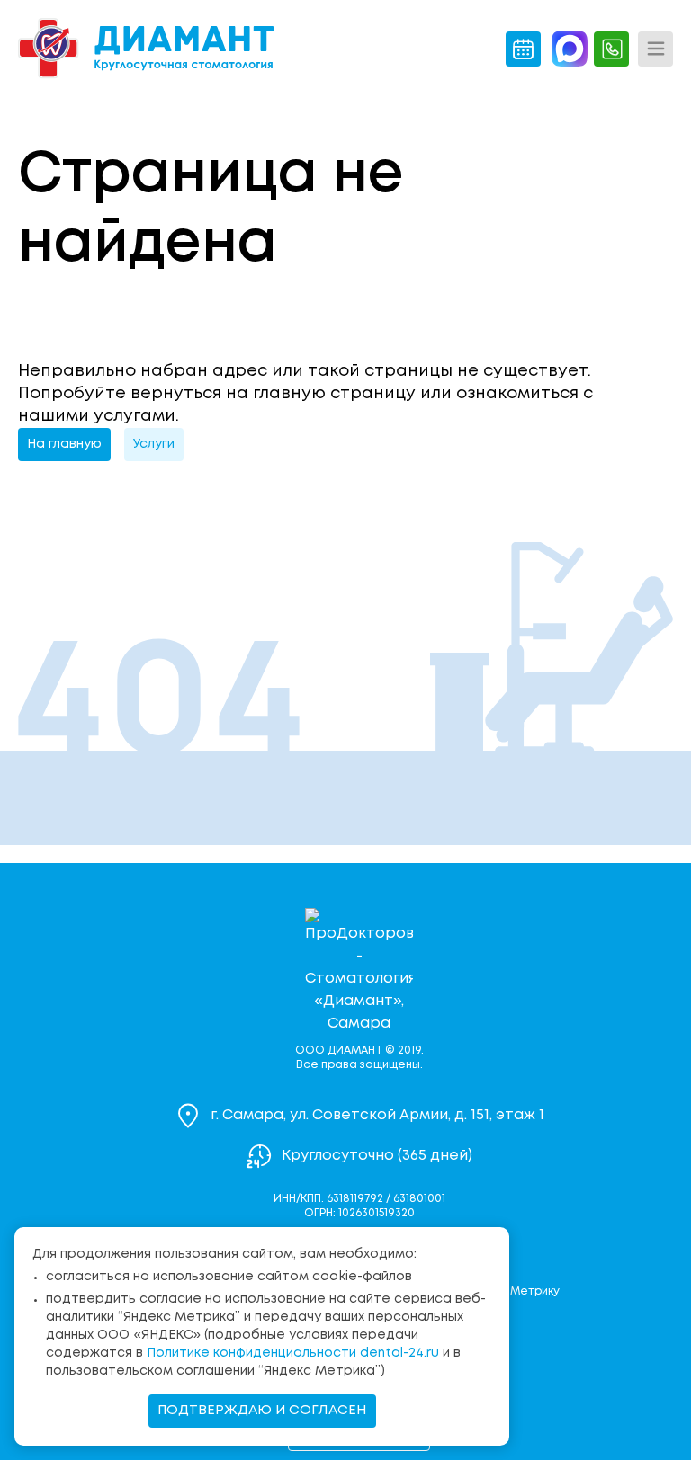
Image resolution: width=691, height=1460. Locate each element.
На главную (64, 444)
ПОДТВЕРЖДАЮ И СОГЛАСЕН (262, 1410)
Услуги (154, 444)
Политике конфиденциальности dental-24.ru (293, 1353)
